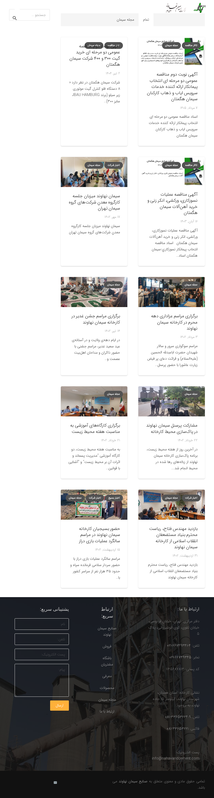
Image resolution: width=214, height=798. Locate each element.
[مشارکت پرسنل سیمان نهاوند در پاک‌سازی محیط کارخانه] (171, 401)
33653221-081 (177, 729)
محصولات (107, 688)
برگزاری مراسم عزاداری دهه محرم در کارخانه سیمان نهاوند (174, 322)
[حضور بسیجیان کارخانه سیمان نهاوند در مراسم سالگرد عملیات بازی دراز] (94, 505)
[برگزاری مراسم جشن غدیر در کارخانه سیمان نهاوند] (94, 292)
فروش (107, 646)
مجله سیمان (107, 700)
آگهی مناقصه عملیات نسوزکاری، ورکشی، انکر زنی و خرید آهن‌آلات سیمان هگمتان (172, 204)
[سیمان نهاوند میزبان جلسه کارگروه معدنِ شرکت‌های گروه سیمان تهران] (94, 172)
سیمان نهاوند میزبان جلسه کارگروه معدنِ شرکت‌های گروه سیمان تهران (94, 202)
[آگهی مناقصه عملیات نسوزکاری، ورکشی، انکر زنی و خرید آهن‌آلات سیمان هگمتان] (171, 171)
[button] (17, 7)
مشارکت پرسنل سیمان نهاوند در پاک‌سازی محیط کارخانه (171, 428)
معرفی (107, 676)
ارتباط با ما (107, 711)
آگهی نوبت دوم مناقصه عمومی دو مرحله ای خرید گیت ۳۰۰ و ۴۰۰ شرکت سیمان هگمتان (94, 55)
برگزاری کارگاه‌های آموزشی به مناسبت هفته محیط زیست (95, 428)
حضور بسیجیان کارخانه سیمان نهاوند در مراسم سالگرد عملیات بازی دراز (99, 535)
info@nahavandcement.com (175, 758)
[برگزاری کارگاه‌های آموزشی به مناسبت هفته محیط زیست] (94, 401)
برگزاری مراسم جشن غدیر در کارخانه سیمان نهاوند (96, 319)
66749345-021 (180, 657)
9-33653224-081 (178, 717)
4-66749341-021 (179, 645)
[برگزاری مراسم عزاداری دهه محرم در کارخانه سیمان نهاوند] (171, 292)
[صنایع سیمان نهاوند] (184, 8)
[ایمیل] (55, 782)
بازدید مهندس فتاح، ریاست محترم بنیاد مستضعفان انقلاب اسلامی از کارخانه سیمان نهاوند (173, 538)
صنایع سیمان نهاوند (133, 781)
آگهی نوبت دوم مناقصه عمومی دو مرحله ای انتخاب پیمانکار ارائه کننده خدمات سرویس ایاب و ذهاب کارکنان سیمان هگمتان (172, 87)
